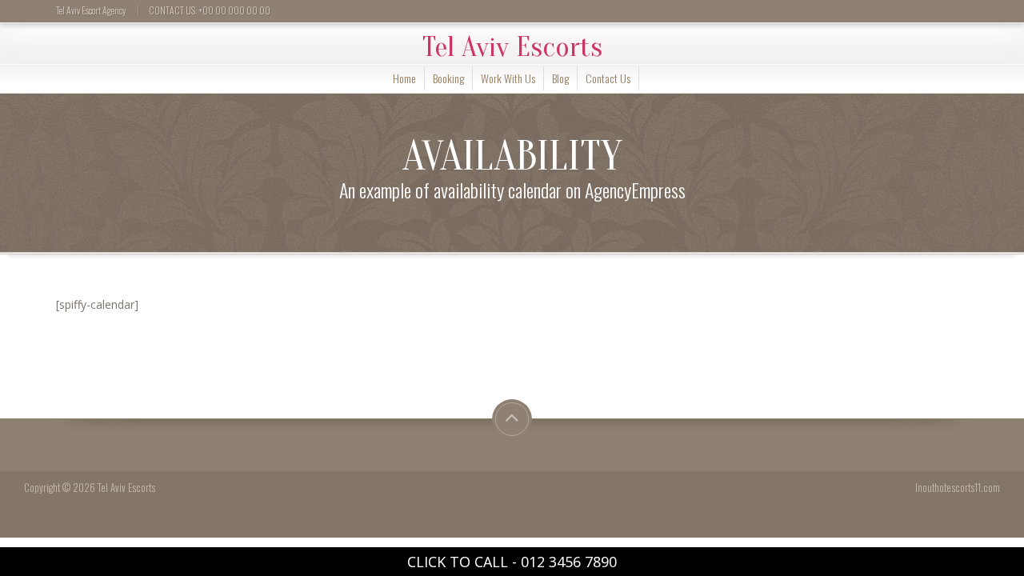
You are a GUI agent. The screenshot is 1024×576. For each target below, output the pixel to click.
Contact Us (608, 78)
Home (404, 78)
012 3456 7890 (569, 561)
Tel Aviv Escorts (512, 47)
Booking (448, 78)
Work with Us (508, 78)
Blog (560, 78)
